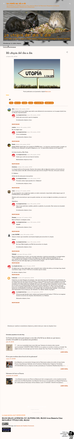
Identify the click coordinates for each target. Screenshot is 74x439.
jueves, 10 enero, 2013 (29, 266)
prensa (31, 103)
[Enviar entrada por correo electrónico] (10, 100)
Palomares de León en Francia (15, 373)
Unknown (14, 277)
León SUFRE (16, 234)
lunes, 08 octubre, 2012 (33, 115)
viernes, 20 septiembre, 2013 (26, 277)
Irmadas (24, 103)
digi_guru (41, 409)
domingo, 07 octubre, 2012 (22, 190)
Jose (13, 190)
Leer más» (64, 352)
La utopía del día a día (16, 3)
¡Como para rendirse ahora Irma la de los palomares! (21, 356)
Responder (15, 124)
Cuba (11, 103)
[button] (67, 52)
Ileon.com (48, 91)
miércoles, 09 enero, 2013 (24, 254)
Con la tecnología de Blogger (37, 406)
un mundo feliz (39, 103)
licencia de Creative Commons (25, 425)
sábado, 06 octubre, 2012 (22, 109)
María (13, 144)
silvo (13, 109)
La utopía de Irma (21, 115)
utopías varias (49, 103)
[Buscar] (70, 4)
